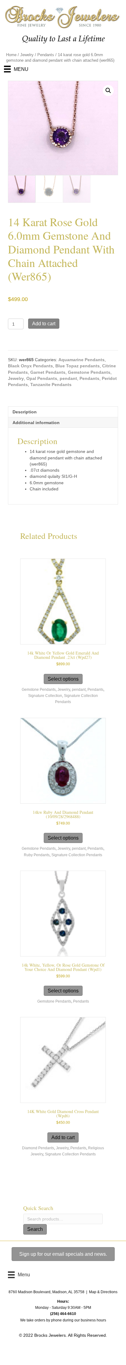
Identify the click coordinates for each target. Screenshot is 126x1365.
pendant (68, 378)
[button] (108, 90)
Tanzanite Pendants (51, 384)
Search (35, 1229)
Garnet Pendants (47, 372)
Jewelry (27, 54)
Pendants (45, 54)
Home (11, 54)
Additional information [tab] (36, 422)
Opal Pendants (41, 378)
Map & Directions (103, 1292)
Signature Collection (45, 696)
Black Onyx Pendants (30, 365)
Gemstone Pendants (89, 372)
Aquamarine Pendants (81, 359)
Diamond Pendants (38, 1148)
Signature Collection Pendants (76, 855)
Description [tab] (25, 411)
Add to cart (43, 323)
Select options (63, 679)
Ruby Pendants (37, 855)
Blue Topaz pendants (77, 365)
